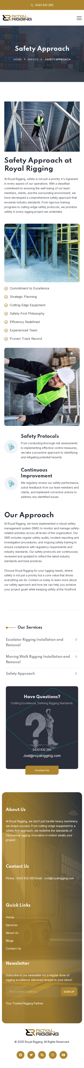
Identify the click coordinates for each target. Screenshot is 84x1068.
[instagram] (53, 1055)
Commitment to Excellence (29, 288)
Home (17, 59)
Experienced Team (23, 330)
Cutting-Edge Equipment (27, 305)
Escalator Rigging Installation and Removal (34, 642)
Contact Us (42, 770)
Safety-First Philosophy (27, 313)
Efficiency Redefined (25, 322)
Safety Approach (20, 674)
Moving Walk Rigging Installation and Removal (38, 659)
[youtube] (63, 1055)
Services (12, 925)
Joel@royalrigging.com (42, 756)
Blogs (9, 941)
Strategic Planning (23, 297)
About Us (12, 933)
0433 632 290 (43, 5)
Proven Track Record (26, 339)
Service (33, 59)
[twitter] (31, 1055)
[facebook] (20, 1055)
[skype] (42, 1055)
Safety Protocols (40, 436)
